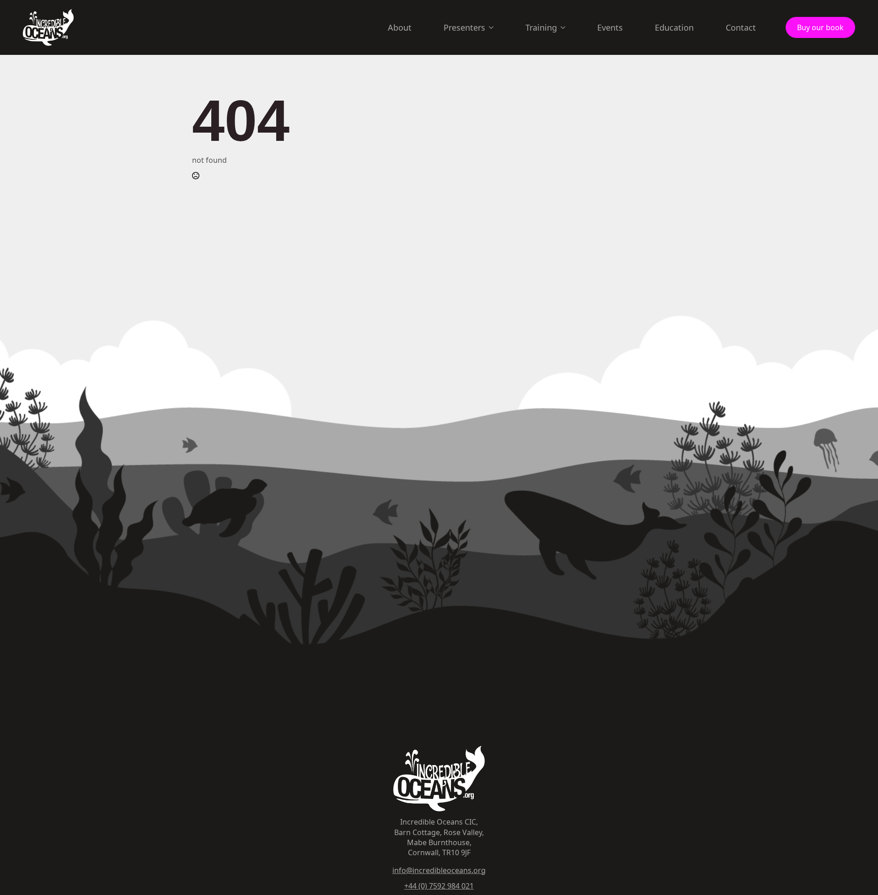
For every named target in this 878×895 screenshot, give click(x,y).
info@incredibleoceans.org (439, 870)
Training (541, 27)
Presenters (464, 27)
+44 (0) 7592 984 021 (439, 886)
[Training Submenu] (565, 27)
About (400, 27)
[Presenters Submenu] (494, 27)
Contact (741, 27)
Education (674, 27)
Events (610, 27)
